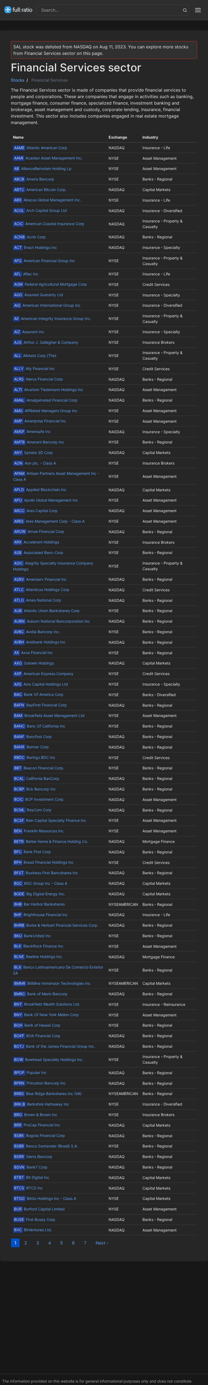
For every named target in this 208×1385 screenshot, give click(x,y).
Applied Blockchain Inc (40, 489)
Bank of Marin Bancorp (40, 994)
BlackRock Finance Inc (38, 946)
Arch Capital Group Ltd (40, 210)
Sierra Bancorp (33, 1156)
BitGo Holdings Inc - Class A (45, 1198)
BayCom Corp (32, 809)
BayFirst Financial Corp (40, 705)
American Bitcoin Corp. (40, 189)
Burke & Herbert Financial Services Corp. (56, 925)
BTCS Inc (28, 1188)
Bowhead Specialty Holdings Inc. (48, 1059)
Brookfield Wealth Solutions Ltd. (47, 1004)
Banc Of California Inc (39, 726)
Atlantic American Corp (40, 147)
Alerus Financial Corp (38, 379)
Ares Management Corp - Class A (49, 521)
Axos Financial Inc (33, 652)
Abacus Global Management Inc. (47, 200)
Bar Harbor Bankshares (39, 904)
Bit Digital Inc (31, 1177)
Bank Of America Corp (38, 694)
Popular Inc (30, 1072)
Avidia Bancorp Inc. (37, 631)
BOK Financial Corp (37, 1035)
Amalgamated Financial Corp (45, 400)
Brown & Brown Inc (35, 1114)
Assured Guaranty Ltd (38, 294)
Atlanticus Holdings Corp (41, 589)
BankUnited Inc (32, 935)
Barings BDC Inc (34, 757)
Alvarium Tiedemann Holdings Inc (48, 389)
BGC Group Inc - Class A (40, 883)
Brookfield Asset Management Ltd (49, 715)
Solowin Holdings (34, 663)
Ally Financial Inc (34, 368)
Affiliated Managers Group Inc (45, 410)
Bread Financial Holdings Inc (44, 862)
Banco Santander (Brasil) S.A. (46, 1146)
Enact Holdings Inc (35, 247)
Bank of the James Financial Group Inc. (54, 1046)
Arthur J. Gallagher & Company (46, 342)
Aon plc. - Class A (35, 463)
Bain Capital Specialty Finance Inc (50, 820)
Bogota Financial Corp (39, 1135)
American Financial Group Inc (44, 260)
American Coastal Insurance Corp (49, 223)
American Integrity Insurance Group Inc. (52, 318)
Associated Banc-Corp (38, 552)
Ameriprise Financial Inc (40, 421)
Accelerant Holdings (36, 542)
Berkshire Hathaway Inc (41, 1104)
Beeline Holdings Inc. (38, 956)
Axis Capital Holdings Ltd (41, 684)
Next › (102, 1243)
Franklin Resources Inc (39, 831)
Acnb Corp (30, 237)
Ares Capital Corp (36, 510)
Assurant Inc (29, 331)
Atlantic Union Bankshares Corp (47, 610)
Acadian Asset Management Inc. (48, 158)
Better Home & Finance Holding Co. (51, 841)
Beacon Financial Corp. (39, 768)
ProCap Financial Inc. (37, 1125)
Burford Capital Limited (39, 1209)
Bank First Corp (32, 851)
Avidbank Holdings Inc (40, 642)
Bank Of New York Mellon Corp (46, 1014)
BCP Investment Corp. (39, 799)
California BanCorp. (37, 778)
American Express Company (43, 673)
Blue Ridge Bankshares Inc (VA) (48, 1093)
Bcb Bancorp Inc (35, 789)
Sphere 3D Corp (33, 452)
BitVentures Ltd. (33, 1229)
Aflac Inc (26, 274)
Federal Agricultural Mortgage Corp (50, 284)
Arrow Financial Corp (39, 531)
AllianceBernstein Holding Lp (43, 168)
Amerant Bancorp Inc (39, 442)
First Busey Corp (34, 1219)
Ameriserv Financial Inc (40, 579)
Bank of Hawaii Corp (37, 1025)
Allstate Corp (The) (35, 355)
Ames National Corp (37, 600)
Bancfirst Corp (33, 736)
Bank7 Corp (30, 1167)
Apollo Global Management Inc (46, 500)
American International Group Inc (47, 305)
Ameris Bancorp (34, 179)
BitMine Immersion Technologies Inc (52, 983)
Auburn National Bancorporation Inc (52, 621)
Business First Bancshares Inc (46, 872)
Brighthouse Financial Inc (41, 914)
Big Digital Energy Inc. (39, 894)
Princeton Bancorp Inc (40, 1083)
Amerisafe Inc (32, 431)
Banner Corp (31, 747)
